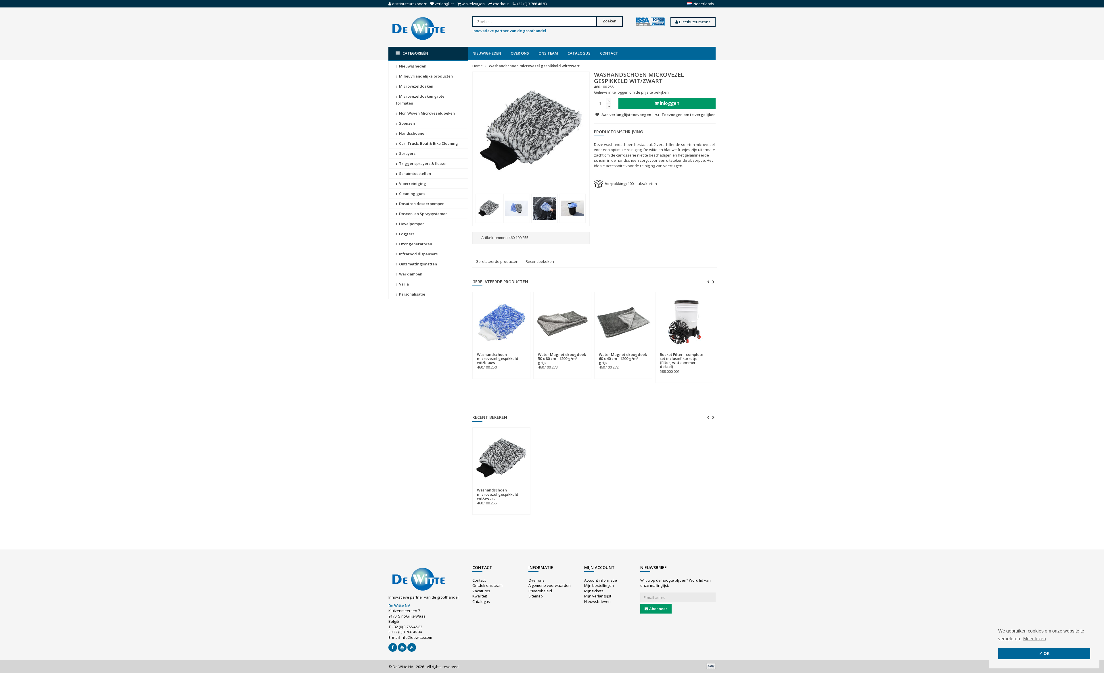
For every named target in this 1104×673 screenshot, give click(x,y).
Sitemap (535, 596)
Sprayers (406, 153)
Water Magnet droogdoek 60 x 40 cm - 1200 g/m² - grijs (623, 358)
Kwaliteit (479, 596)
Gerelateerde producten (497, 261)
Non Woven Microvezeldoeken (426, 113)
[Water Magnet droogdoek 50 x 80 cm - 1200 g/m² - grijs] (562, 322)
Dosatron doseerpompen (421, 203)
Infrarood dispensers (418, 254)
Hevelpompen (411, 223)
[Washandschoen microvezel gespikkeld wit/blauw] (501, 322)
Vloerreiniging (412, 183)
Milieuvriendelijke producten (425, 76)
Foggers (406, 233)
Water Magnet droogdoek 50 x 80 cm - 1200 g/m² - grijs (562, 358)
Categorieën (415, 53)
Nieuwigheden (486, 53)
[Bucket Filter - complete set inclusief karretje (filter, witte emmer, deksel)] (684, 322)
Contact (609, 53)
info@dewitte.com (416, 637)
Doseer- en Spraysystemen (423, 213)
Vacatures (481, 590)
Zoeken (609, 21)
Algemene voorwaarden (549, 585)
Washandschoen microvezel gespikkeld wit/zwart (534, 65)
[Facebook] (392, 647)
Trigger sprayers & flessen (423, 163)
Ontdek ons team (487, 585)
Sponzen (406, 123)
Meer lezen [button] (1034, 638)
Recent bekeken (540, 261)
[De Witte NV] (418, 28)
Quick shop (489, 351)
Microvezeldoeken (415, 86)
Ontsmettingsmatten (417, 264)
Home (477, 65)
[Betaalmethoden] (711, 666)
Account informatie (600, 580)
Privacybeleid (540, 590)
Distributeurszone (694, 21)
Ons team (548, 53)
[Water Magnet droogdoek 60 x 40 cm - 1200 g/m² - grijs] (623, 322)
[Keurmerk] (650, 22)
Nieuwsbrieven (597, 601)
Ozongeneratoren (415, 243)
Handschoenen (412, 133)
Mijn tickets (593, 590)
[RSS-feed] (411, 647)
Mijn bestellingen (599, 585)
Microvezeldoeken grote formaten (420, 100)
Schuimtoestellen (414, 173)
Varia (403, 284)
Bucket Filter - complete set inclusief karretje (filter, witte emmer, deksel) (681, 360)
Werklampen (410, 274)
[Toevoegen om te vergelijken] (523, 351)
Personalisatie (411, 294)
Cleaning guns (411, 193)
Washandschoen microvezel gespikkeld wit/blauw (497, 358)
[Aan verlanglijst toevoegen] (513, 351)
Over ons (520, 53)
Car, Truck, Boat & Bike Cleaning (428, 143)
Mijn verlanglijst (597, 596)
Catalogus (579, 53)
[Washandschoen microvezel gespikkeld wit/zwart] (488, 208)
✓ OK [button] (1044, 653)
